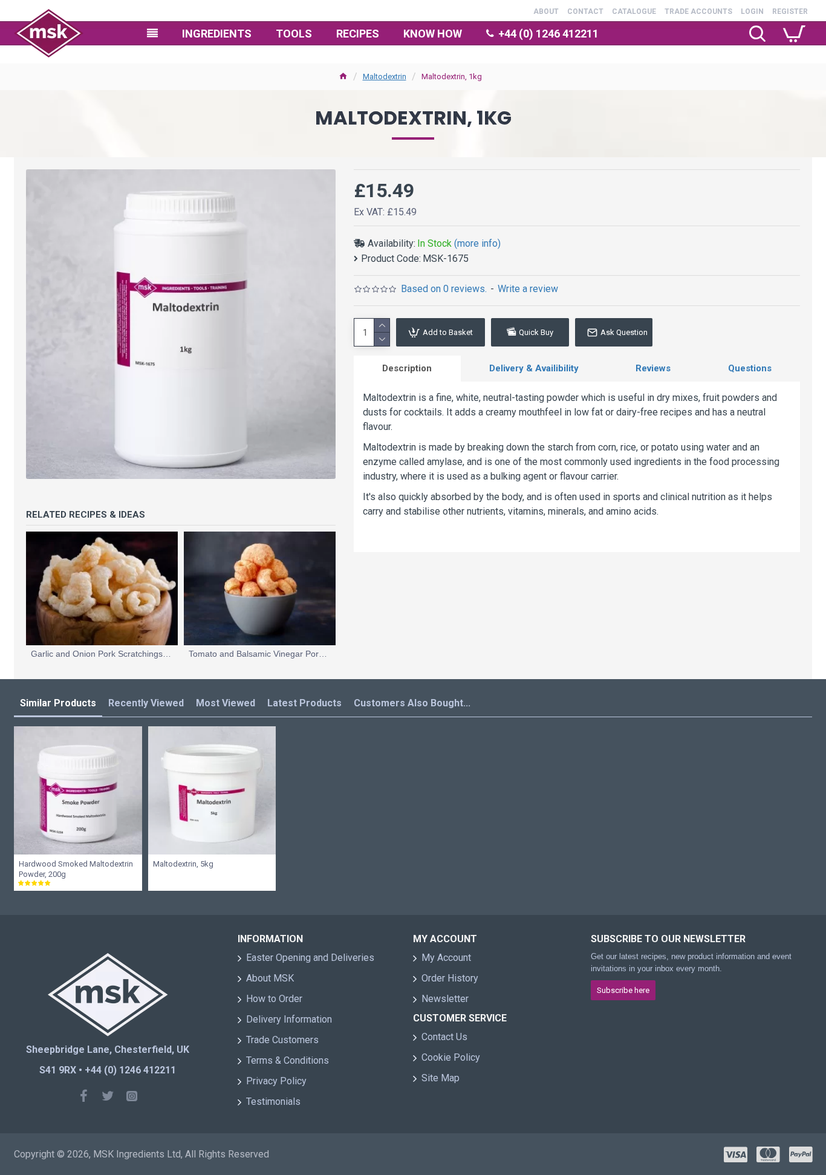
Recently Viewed (146, 703)
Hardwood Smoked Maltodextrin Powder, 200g (76, 869)
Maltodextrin (384, 76)
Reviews (653, 368)
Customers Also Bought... (412, 703)
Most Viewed (225, 703)
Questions (750, 368)
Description (407, 368)
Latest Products (304, 703)
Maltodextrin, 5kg (183, 863)
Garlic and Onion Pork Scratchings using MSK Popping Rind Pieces (102, 654)
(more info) (477, 243)
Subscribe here (623, 990)
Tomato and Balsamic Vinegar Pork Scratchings (260, 654)
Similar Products (58, 703)
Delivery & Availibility (534, 368)
